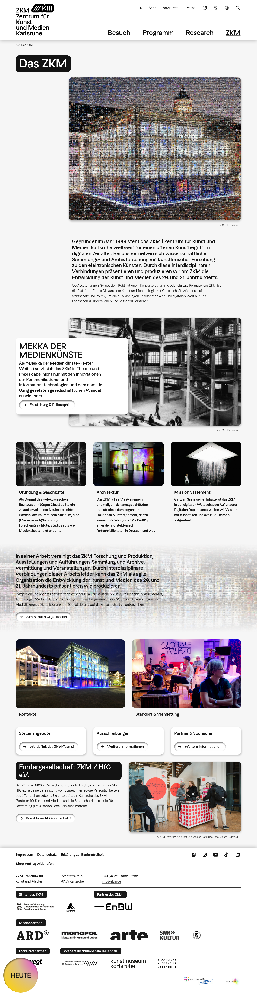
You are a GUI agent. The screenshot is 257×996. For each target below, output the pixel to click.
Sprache (226, 7)
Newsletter (171, 8)
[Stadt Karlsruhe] (70, 907)
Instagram (204, 854)
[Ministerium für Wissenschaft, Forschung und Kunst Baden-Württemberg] (35, 906)
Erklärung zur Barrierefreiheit (82, 855)
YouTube (215, 854)
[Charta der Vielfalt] (199, 981)
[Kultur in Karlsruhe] (196, 935)
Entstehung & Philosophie (50, 405)
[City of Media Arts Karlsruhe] (233, 981)
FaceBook (193, 854)
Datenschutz (47, 855)
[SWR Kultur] (170, 935)
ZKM (233, 32)
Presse (190, 8)
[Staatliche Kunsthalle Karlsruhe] (167, 963)
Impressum (24, 855)
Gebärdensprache (215, 7)
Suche (237, 7)
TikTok (226, 854)
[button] (155, 148)
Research (200, 32)
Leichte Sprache (204, 7)
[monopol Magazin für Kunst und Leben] (79, 935)
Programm (158, 32)
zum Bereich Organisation (46, 617)
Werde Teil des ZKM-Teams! (52, 747)
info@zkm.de (111, 881)
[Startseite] (40, 19)
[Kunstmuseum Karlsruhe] (128, 963)
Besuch (119, 32)
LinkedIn (237, 854)
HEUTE (21, 975)
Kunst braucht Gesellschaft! (48, 818)
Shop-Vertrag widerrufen (35, 864)
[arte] (129, 935)
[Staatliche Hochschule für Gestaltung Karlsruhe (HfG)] (80, 963)
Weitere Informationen (125, 747)
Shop (152, 8)
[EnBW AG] (113, 906)
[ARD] (33, 935)
